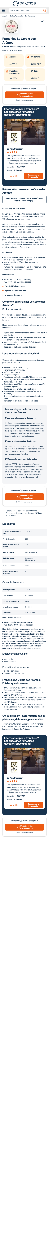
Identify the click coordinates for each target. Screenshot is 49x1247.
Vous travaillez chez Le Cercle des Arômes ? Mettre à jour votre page (24, 199)
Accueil (4, 16)
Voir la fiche (14, 176)
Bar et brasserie (30, 16)
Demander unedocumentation (33, 176)
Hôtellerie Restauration (16, 16)
